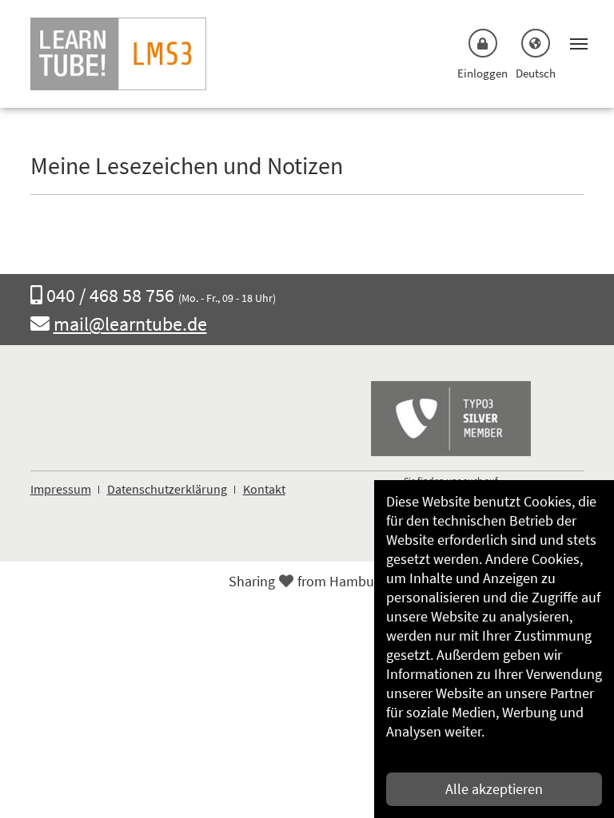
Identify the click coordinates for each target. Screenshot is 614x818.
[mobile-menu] (575, 42)
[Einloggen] (482, 43)
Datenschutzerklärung (167, 489)
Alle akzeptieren (494, 789)
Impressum (60, 489)
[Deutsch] (535, 43)
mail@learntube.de (130, 324)
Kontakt (264, 489)
